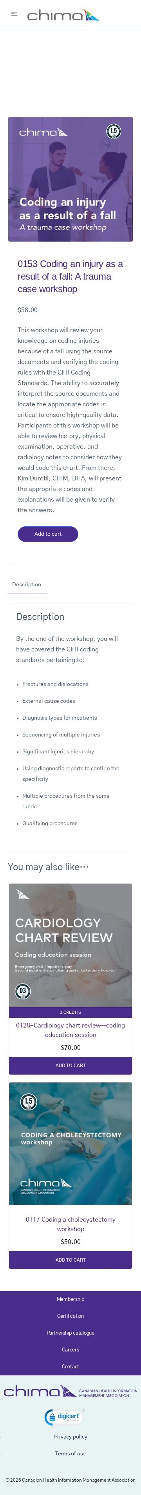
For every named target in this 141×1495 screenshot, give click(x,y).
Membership (71, 1299)
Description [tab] (26, 584)
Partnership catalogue (70, 1333)
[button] (64, 1419)
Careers (70, 1350)
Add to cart (47, 534)
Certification (70, 1316)
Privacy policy (70, 1437)
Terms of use (70, 1454)
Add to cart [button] (71, 1065)
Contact (70, 1367)
